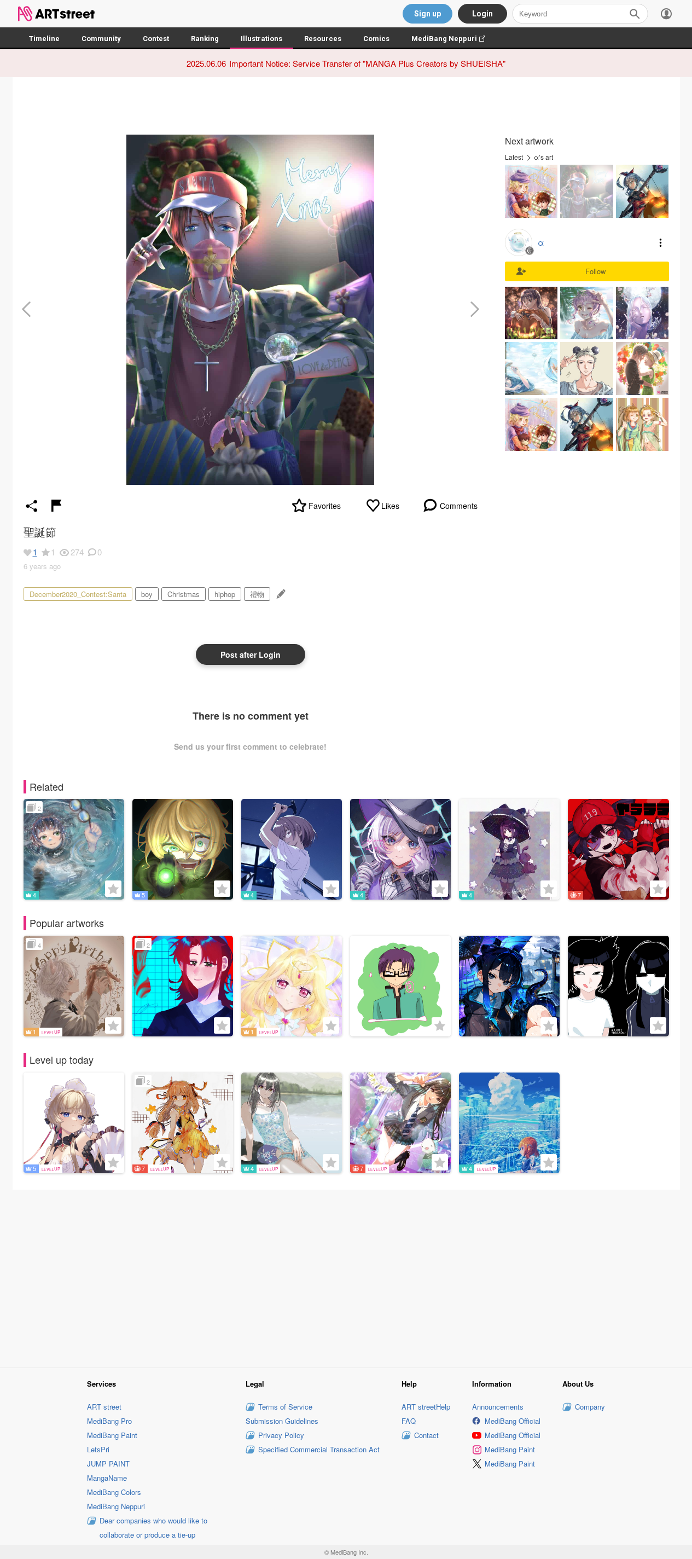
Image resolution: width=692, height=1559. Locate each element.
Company (590, 1406)
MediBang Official (512, 1421)
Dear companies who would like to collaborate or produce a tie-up (153, 1527)
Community (101, 38)
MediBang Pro (109, 1421)
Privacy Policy (281, 1435)
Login (482, 13)
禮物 (257, 594)
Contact (426, 1435)
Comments (459, 505)
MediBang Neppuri (453, 38)
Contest (156, 38)
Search (634, 13)
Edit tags (280, 594)
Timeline (44, 38)
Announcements (498, 1406)
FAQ (409, 1421)
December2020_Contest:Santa (78, 594)
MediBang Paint (112, 1435)
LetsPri (98, 1449)
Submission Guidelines (282, 1421)
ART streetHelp (426, 1406)
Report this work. (56, 505)
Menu (661, 242)
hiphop (224, 594)
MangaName (107, 1478)
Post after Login (250, 654)
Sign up (427, 13)
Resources (322, 38)
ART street (104, 1406)
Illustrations (261, 38)
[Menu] (666, 13)
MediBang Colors (114, 1492)
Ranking (205, 38)
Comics (376, 38)
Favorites (325, 505)
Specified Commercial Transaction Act (319, 1449)
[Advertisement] (346, 1277)
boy (147, 594)
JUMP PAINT (108, 1463)
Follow (595, 271)
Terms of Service (285, 1406)
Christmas (183, 594)
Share (32, 505)
